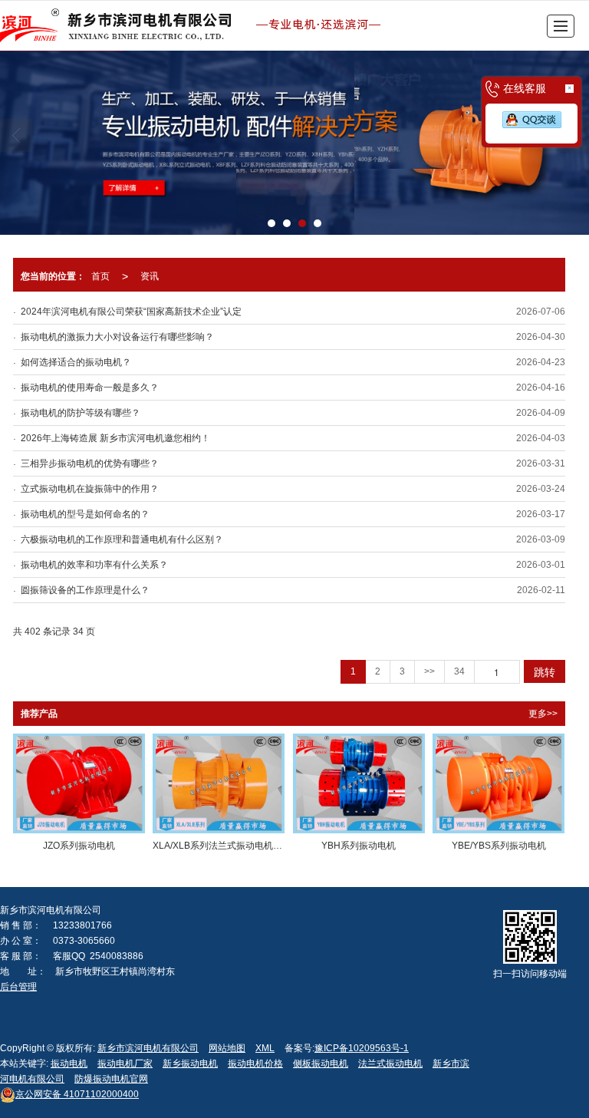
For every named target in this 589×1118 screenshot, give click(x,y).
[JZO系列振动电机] (79, 783)
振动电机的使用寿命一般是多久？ (90, 387)
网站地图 (227, 1048)
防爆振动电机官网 (111, 1078)
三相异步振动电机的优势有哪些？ (90, 463)
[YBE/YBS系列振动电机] (498, 783)
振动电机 (69, 1063)
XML (265, 1048)
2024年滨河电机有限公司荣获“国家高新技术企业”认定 (131, 311)
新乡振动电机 (190, 1063)
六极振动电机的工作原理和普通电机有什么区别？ (122, 539)
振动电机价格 (255, 1063)
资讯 (149, 276)
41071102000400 (77, 1094)
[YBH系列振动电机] (359, 783)
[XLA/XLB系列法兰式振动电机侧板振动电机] (219, 783)
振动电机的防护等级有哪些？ (80, 412)
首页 (100, 276)
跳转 (544, 671)
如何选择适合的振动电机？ (76, 362)
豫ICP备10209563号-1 (361, 1048)
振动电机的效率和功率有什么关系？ (94, 564)
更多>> (543, 713)
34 (459, 671)
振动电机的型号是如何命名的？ (85, 514)
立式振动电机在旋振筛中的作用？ (90, 488)
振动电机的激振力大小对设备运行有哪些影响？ (117, 336)
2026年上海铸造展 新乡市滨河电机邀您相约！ (115, 438)
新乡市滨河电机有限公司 (148, 1048)
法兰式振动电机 (390, 1063)
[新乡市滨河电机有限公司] (196, 26)
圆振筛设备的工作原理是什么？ (85, 590)
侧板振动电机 (320, 1063)
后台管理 (18, 986)
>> (429, 671)
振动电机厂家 (125, 1063)
